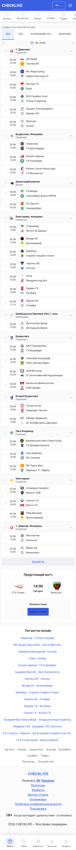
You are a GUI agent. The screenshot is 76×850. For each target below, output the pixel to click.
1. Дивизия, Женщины (29, 525)
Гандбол (32, 755)
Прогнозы (28, 761)
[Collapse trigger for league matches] (70, 51)
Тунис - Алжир (37, 658)
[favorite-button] (6, 51)
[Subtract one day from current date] (72, 43)
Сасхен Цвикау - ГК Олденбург (37, 665)
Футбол (9, 749)
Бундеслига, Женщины (29, 134)
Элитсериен (22, 478)
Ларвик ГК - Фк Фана (37, 706)
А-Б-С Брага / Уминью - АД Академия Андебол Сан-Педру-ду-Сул (37, 733)
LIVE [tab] (20, 34)
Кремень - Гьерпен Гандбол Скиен (37, 692)
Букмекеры (38, 799)
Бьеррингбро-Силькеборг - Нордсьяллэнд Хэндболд (37, 719)
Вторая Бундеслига (27, 396)
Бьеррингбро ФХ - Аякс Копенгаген (37, 672)
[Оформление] (70, 5)
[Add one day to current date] (3, 43)
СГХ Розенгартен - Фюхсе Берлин (37, 740)
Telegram (47, 781)
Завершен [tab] (64, 34)
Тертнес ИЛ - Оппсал (37, 678)
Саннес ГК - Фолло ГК (37, 712)
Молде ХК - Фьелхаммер (37, 685)
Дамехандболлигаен (28, 181)
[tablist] (38, 34)
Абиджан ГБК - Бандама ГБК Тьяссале (37, 726)
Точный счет (46, 761)
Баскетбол (36, 749)
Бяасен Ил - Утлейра (37, 699)
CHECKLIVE (12, 5)
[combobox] (58, 5)
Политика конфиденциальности (38, 804)
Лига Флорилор (24, 431)
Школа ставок (38, 795)
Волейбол (65, 749)
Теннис (22, 749)
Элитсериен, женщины (29, 216)
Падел (45, 755)
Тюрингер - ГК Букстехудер (37, 638)
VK (38, 781)
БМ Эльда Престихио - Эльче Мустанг (37, 644)
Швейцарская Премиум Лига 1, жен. (37, 313)
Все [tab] (8, 34)
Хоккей (51, 749)
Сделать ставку (38, 611)
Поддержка (38, 809)
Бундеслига (22, 336)
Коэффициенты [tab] (41, 34)
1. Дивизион (23, 49)
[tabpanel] (38, 306)
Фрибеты (38, 790)
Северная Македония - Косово (37, 651)
